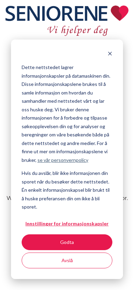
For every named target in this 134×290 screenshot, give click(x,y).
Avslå (67, 260)
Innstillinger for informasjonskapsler (67, 223)
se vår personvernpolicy (62, 160)
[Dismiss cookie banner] (110, 54)
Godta (67, 242)
